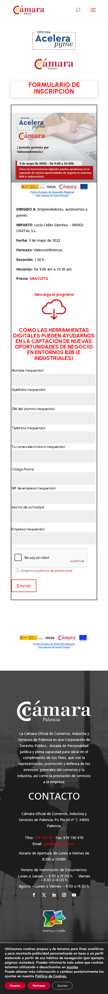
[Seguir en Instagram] (64, 895)
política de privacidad (54, 571)
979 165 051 (45, 837)
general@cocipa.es (59, 843)
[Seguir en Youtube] (74, 895)
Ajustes (62, 986)
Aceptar (15, 986)
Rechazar (39, 986)
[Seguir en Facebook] (34, 895)
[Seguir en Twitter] (44, 895)
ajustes (72, 967)
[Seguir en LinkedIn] (54, 895)
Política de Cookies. (51, 976)
